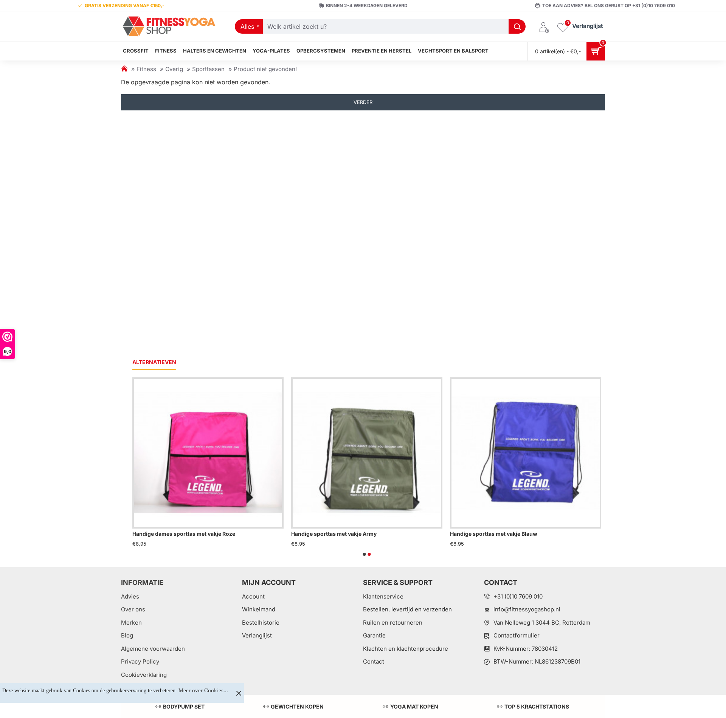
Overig (174, 69)
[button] (364, 554)
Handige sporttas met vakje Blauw (493, 533)
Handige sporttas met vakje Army (334, 533)
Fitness (146, 69)
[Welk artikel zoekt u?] (517, 26)
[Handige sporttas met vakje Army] (367, 453)
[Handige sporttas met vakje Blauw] (525, 453)
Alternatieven (154, 362)
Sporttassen (208, 69)
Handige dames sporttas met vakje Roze (183, 533)
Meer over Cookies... (203, 690)
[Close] (238, 693)
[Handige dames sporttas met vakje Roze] (208, 453)
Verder (363, 102)
